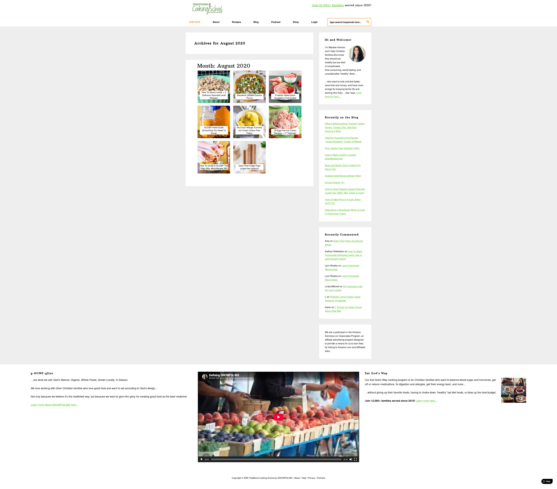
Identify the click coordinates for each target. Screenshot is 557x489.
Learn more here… (427, 400)
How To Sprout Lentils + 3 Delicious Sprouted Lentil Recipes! (214, 95)
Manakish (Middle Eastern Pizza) (249, 96)
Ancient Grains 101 (335, 182)
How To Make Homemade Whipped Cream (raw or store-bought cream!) (343, 255)
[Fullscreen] (355, 459)
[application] (278, 417)
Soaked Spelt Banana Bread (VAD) (343, 175)
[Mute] (350, 459)
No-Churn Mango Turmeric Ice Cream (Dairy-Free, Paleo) (249, 130)
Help (304, 477)
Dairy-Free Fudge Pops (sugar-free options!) (250, 167)
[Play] (201, 459)
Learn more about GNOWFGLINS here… (54, 404)
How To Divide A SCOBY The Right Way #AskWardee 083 (214, 167)
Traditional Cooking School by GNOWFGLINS (207, 8)
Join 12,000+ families (328, 5)
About (297, 477)
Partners (321, 477)
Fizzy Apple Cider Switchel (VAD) (342, 148)
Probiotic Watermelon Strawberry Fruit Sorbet (285, 96)
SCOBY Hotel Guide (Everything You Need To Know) (214, 130)
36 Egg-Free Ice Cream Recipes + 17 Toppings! (285, 132)
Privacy (311, 477)
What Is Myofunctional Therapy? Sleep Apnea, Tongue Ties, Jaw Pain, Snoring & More (345, 127)
